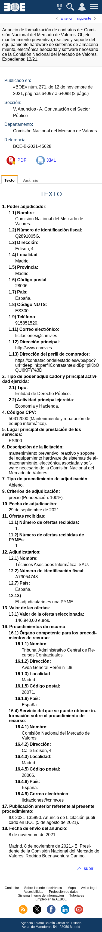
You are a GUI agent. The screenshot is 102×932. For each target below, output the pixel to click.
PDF (21, 160)
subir (88, 868)
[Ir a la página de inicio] (14, 10)
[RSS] (23, 913)
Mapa (71, 888)
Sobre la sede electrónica (43, 888)
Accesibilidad (34, 892)
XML (51, 160)
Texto (9, 180)
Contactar (12, 888)
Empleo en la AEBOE (51, 899)
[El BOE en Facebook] (51, 913)
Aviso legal (89, 888)
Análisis (30, 180)
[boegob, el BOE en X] (37, 913)
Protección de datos (63, 892)
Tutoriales (76, 895)
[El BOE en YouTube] (79, 913)
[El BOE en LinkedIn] (65, 913)
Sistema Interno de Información (41, 895)
